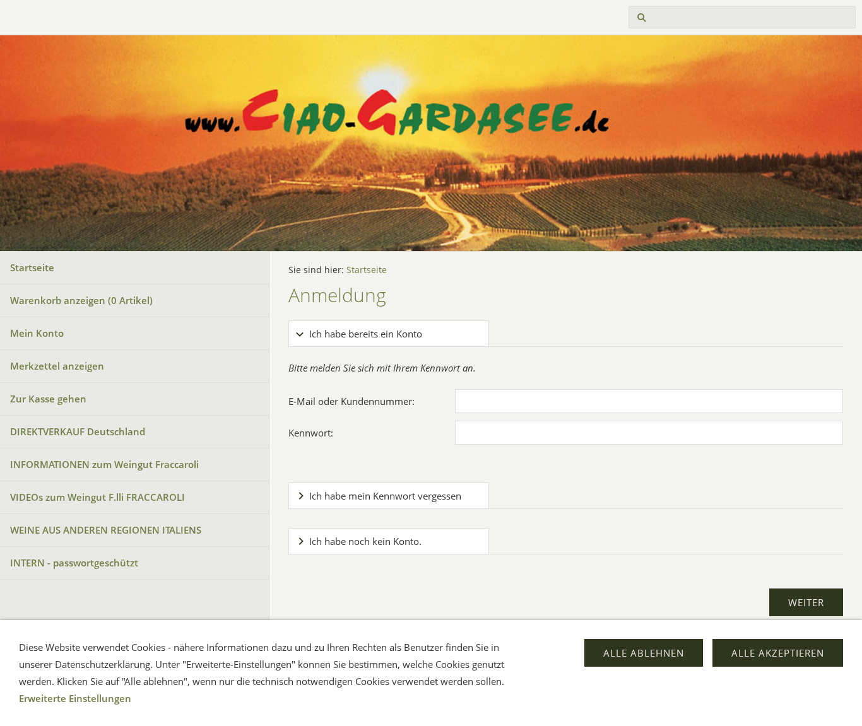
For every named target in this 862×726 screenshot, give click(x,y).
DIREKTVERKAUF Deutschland (77, 431)
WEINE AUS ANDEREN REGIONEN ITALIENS (105, 530)
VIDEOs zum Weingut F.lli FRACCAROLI (97, 497)
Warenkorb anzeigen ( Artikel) (81, 300)
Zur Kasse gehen (48, 398)
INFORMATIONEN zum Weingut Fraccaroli (104, 464)
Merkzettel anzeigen (57, 366)
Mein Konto (37, 333)
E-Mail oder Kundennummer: (351, 401)
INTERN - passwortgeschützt (74, 562)
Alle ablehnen (643, 653)
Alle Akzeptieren (777, 653)
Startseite (32, 267)
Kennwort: (310, 432)
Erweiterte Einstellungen (75, 698)
